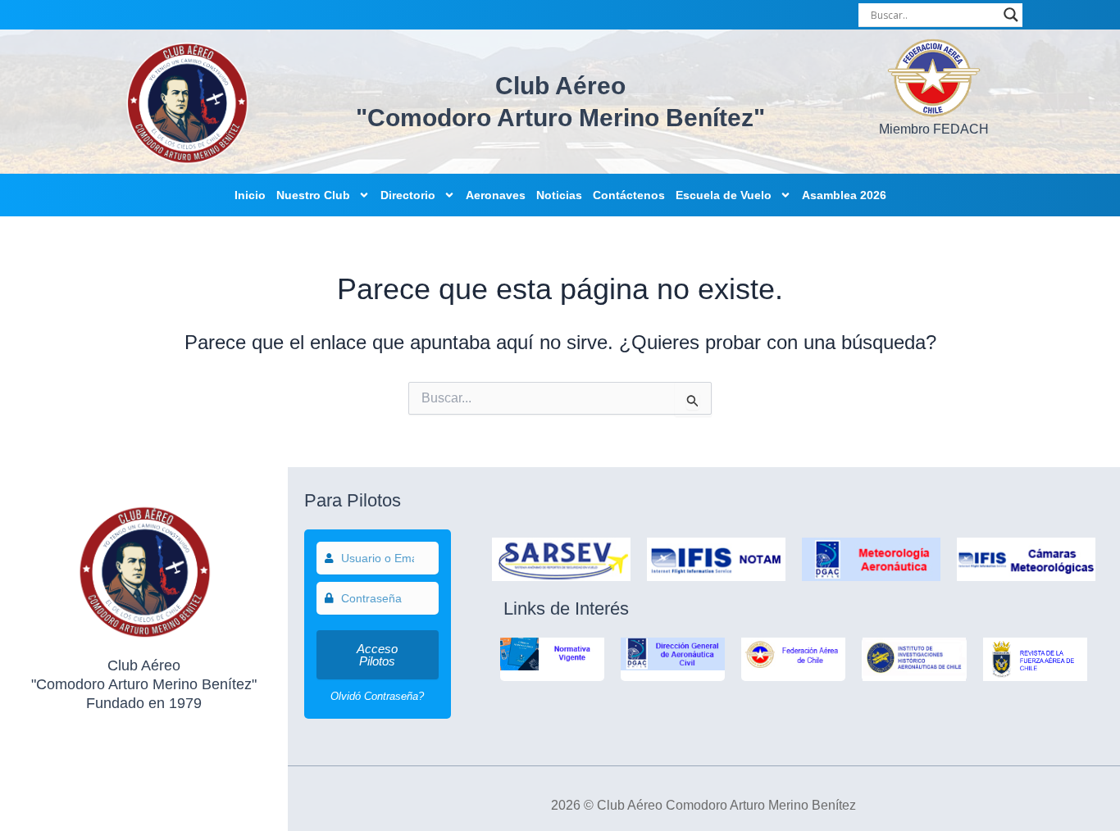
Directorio (407, 195)
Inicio (250, 195)
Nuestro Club (313, 195)
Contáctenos (629, 195)
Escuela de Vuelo (724, 195)
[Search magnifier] (1010, 14)
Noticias (559, 195)
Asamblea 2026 (844, 195)
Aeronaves (496, 195)
